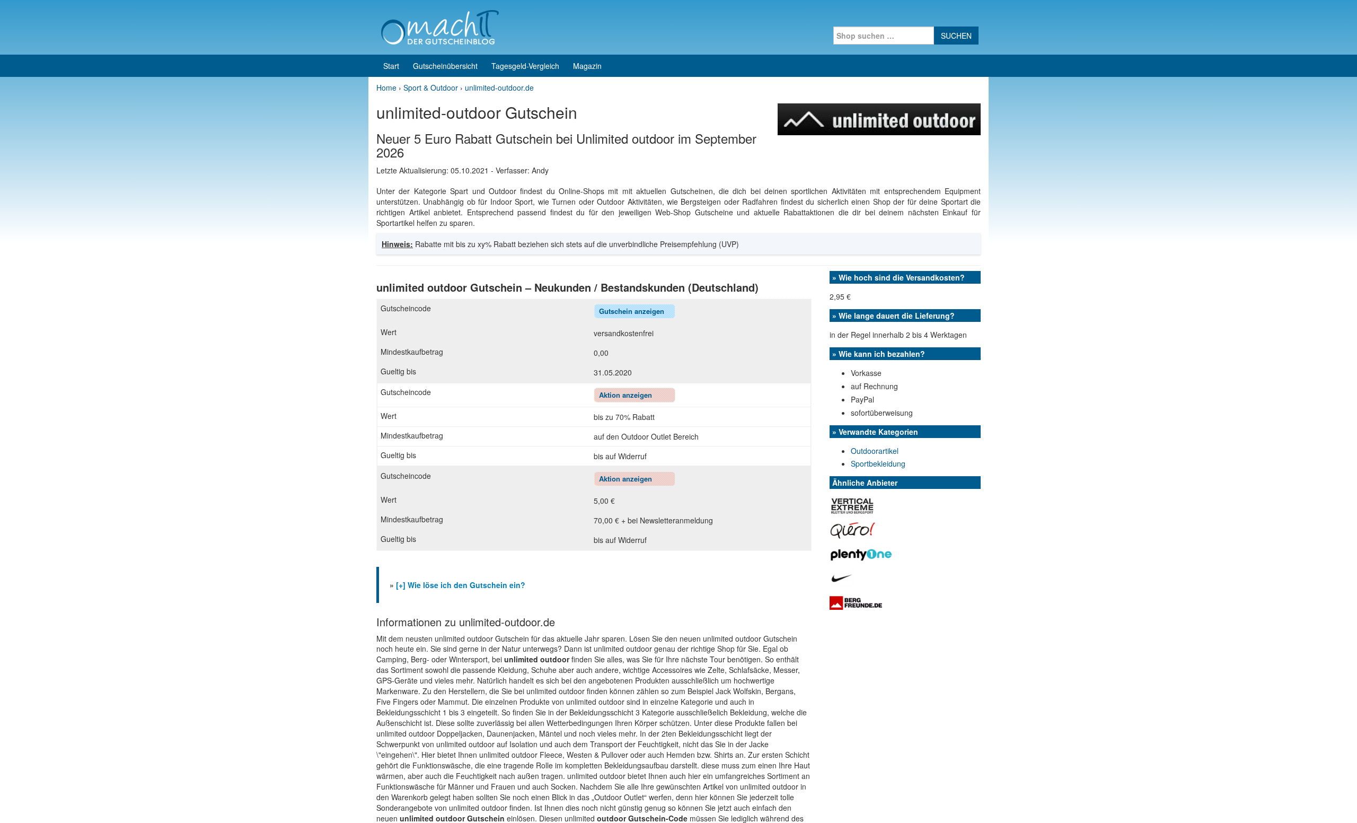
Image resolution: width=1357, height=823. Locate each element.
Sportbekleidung (878, 463)
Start (391, 65)
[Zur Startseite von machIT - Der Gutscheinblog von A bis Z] (439, 26)
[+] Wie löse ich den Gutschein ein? (460, 585)
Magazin (587, 65)
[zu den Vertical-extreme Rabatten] (852, 504)
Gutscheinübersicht (445, 65)
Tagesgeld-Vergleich (525, 65)
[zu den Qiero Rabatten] (853, 529)
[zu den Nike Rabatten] (842, 577)
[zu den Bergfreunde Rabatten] (856, 602)
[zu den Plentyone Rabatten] (861, 553)
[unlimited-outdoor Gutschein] (879, 118)
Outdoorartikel (874, 450)
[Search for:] (883, 36)
